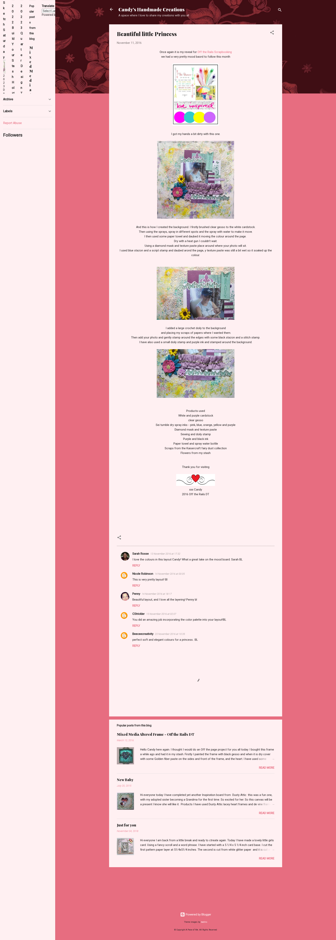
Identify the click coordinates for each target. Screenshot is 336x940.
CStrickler (138, 614)
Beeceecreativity (142, 634)
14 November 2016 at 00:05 (170, 573)
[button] (272, 33)
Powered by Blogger (198, 914)
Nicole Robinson (142, 573)
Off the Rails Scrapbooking (215, 52)
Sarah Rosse (140, 553)
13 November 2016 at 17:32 (165, 553)
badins (204, 922)
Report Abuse (12, 123)
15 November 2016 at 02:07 (161, 613)
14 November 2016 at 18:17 (157, 593)
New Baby (125, 779)
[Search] (279, 11)
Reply (136, 565)
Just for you (126, 825)
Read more (266, 767)
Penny (136, 594)
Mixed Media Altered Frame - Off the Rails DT (155, 734)
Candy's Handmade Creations (151, 9)
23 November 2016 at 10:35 (170, 634)
